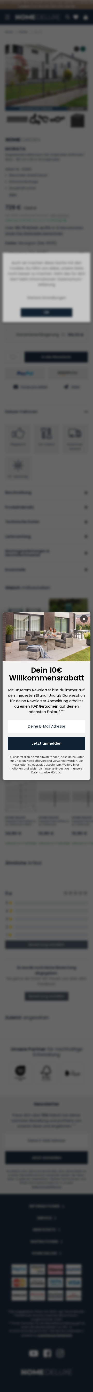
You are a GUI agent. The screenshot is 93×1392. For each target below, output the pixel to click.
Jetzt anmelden (46, 743)
